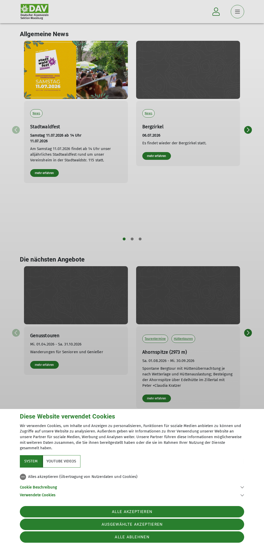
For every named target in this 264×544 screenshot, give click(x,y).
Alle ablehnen (132, 537)
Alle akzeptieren (132, 511)
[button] (132, 486)
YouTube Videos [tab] (61, 461)
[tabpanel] (132, 485)
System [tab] (31, 461)
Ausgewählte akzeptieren (132, 524)
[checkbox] (132, 477)
